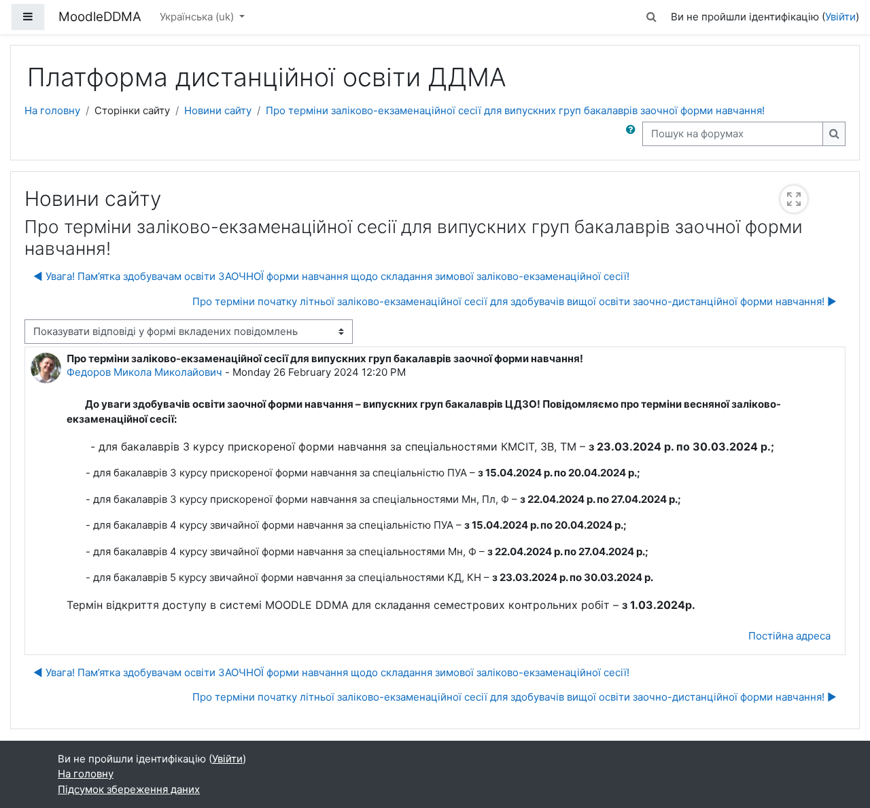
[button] (651, 17)
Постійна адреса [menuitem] (789, 635)
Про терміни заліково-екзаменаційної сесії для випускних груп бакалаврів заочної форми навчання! (515, 110)
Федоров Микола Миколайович (144, 372)
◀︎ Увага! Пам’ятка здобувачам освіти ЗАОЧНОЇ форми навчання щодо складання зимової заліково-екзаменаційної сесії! (331, 276)
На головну (52, 110)
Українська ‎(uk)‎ (198, 16)
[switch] (793, 199)
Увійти (840, 16)
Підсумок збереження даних (129, 789)
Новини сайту (217, 110)
